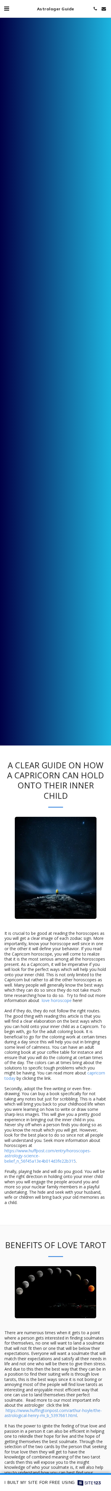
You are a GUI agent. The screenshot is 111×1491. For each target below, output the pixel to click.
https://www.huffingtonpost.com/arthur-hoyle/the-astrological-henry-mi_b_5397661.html (53, 1413)
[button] (6, 8)
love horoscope (57, 1000)
